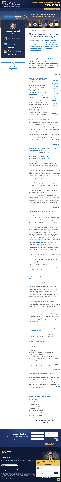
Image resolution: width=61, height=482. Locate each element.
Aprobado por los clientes (13, 50)
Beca (8, 462)
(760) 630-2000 (52, 5)
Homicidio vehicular (54, 99)
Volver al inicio (56, 74)
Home (30, 30)
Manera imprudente (54, 102)
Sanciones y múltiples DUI (55, 113)
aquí (43, 415)
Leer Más (16, 40)
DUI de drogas (55, 91)
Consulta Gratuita (49, 9)
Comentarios (33, 9)
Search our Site (42, 9)
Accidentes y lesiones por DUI (36, 40)
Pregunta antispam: (54, 438)
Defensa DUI (34, 30)
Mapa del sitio (5, 457)
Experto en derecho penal (13, 37)
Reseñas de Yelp (11, 54)
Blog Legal (13, 66)
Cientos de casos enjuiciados (13, 42)
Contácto (39, 9)
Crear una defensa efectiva (51, 44)
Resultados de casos (22, 460)
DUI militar (54, 96)
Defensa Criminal (20, 9)
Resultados (28, 9)
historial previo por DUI (38, 242)
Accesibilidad (19, 462)
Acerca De (15, 9)
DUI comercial (55, 86)
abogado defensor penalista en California (48, 136)
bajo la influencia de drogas (43, 158)
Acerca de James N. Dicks (13, 32)
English (57, 9)
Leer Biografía (11, 47)
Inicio (11, 9)
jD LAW (11, 4)
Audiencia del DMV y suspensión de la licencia (55, 82)
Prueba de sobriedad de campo (55, 110)
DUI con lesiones (53, 89)
